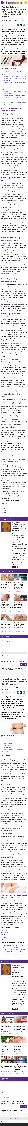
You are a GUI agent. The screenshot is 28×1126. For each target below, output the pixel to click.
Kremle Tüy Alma (8, 747)
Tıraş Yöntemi (7, 739)
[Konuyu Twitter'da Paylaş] (21, 25)
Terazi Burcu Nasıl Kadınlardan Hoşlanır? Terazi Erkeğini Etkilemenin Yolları (20, 1027)
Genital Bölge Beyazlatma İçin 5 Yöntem (15, 952)
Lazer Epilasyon (8, 745)
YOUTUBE (3, 510)
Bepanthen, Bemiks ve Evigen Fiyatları (14, 96)
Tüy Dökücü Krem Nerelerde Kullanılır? (7, 623)
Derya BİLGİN (16, 523)
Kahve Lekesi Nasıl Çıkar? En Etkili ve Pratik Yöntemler (19, 624)
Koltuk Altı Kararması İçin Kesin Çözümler (15, 954)
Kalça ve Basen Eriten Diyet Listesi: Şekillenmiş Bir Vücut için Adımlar (20, 605)
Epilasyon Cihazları (9, 743)
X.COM (3, 508)
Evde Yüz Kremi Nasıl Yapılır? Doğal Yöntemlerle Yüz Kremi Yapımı (7, 1047)
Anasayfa (4, 18)
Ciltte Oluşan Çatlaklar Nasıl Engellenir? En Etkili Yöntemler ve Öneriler (7, 605)
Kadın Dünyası (10, 18)
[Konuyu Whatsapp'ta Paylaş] (24, 25)
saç (4, 389)
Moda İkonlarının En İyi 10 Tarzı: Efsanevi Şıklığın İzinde (6, 1066)
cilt (9, 794)
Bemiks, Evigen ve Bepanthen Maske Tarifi (15, 76)
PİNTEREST (4, 512)
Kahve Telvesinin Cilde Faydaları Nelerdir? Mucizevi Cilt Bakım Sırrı (7, 1027)
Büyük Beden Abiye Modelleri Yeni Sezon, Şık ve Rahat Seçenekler (20, 1067)
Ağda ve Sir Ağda (8, 741)
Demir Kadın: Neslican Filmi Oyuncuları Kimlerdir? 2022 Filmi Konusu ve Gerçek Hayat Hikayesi (20, 585)
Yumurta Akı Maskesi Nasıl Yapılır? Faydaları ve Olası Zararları (7, 585)
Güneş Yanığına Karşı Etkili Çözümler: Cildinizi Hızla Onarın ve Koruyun (20, 1047)
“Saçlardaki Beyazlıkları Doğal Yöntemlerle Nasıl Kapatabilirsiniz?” (12, 494)
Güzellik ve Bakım (17, 18)
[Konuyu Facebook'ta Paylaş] (18, 25)
